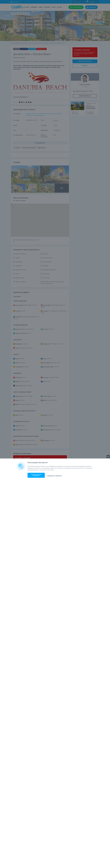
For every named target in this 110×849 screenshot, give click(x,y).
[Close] (108, 456)
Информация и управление (54, 475)
